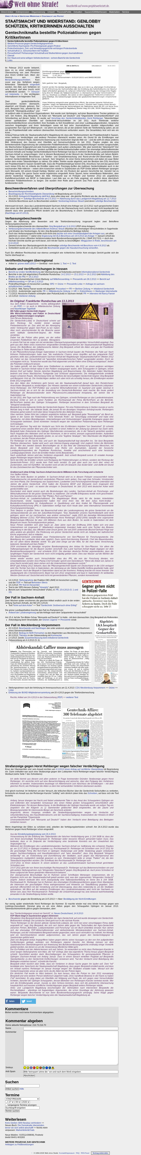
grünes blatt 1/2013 (27, 263)
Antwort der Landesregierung (22, 612)
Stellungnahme (26, 580)
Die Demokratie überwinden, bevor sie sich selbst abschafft (25, 1126)
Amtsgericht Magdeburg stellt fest (34, 196)
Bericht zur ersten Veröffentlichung (25, 272)
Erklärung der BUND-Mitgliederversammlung (30, 692)
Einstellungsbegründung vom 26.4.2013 (37, 834)
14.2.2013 (66, 274)
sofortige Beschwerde (105, 201)
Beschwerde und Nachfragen (32, 628)
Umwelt (51, 12)
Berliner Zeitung (82, 289)
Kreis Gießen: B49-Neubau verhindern (23, 1123)
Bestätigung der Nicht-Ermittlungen (79, 899)
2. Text (73, 263)
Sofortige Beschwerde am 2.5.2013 (40, 199)
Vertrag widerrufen (100, 1153)
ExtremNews (86, 291)
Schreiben (92, 793)
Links (9, 60)
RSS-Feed (85, 1153)
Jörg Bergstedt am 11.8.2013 (62, 226)
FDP (18, 582)
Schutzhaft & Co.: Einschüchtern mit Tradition (27, 51)
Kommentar (56, 635)
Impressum (70, 1153)
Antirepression (22, 12)
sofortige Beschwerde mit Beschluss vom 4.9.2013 (82, 245)
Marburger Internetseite (106, 291)
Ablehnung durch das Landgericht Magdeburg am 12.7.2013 (88, 199)
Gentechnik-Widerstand (30, 16)
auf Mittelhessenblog (59, 279)
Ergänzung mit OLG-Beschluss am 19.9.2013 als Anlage (68, 236)
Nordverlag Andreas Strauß (71, 201)
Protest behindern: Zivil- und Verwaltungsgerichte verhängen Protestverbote (42, 48)
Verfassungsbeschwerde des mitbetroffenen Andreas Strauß (36, 229)
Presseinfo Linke (75, 284)
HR (75, 291)
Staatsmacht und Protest (53, 16)
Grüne (60, 284)
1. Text (64, 263)
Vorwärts (44, 587)
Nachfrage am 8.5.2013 (17, 213)
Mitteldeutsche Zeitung (59, 291)
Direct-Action (7, 12)
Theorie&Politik (64, 12)
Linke (11, 690)
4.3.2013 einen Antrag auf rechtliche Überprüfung (79, 769)
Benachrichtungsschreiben (17, 80)
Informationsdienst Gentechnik (96, 272)
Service (125, 12)
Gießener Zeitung (27, 296)
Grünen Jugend (49, 620)
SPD (52, 284)
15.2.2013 (79, 274)
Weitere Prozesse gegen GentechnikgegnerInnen (30, 43)
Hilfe (22, 1089)
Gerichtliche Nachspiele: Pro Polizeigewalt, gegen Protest (33, 46)
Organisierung (38, 12)
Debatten (78, 12)
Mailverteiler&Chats (25, 1130)
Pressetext (61, 289)
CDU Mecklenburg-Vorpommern (90, 688)
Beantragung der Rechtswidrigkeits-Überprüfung (31, 194)
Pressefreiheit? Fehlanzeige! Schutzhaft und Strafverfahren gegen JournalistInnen (45, 53)
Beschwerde (14, 899)
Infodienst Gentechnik (104, 289)
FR (70, 289)
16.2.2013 (91, 274)
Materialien (114, 12)
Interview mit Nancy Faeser (102, 293)
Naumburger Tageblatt (24, 308)
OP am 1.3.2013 (35, 281)
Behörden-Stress (39, 582)
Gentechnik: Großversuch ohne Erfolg (58, 605)
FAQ (77, 1153)
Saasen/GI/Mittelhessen (96, 12)
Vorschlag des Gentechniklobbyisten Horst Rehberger (77, 118)
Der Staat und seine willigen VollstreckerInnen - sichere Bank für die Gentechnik (43, 58)
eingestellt (35, 84)
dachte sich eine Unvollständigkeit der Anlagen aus (81, 233)
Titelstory (23, 635)
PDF (19, 306)
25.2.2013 (33, 277)
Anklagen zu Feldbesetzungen (19, 1144)
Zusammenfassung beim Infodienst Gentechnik (46, 638)
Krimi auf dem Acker (23, 605)
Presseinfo (65, 620)
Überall (10, 55)
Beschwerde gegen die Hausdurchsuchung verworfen (73, 248)
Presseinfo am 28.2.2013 (84, 279)
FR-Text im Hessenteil (29, 585)
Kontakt (62, 1153)
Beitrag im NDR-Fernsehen (32, 633)
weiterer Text (72, 697)
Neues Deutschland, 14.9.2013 (68, 913)
